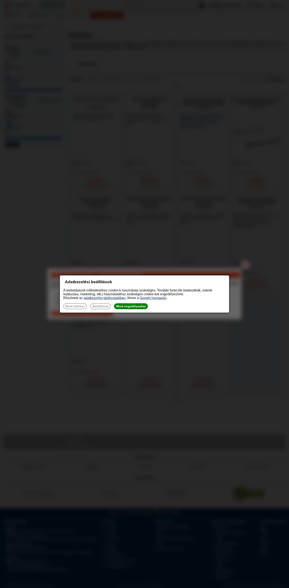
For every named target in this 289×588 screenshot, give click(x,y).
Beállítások (100, 306)
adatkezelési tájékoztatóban (104, 298)
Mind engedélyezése (131, 306)
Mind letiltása (75, 306)
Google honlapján (153, 298)
